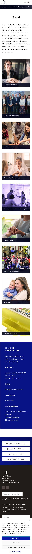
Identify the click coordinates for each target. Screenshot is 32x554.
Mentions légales (15, 551)
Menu (28, 2)
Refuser (16, 543)
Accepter (16, 538)
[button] (29, 520)
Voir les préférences (16, 547)
